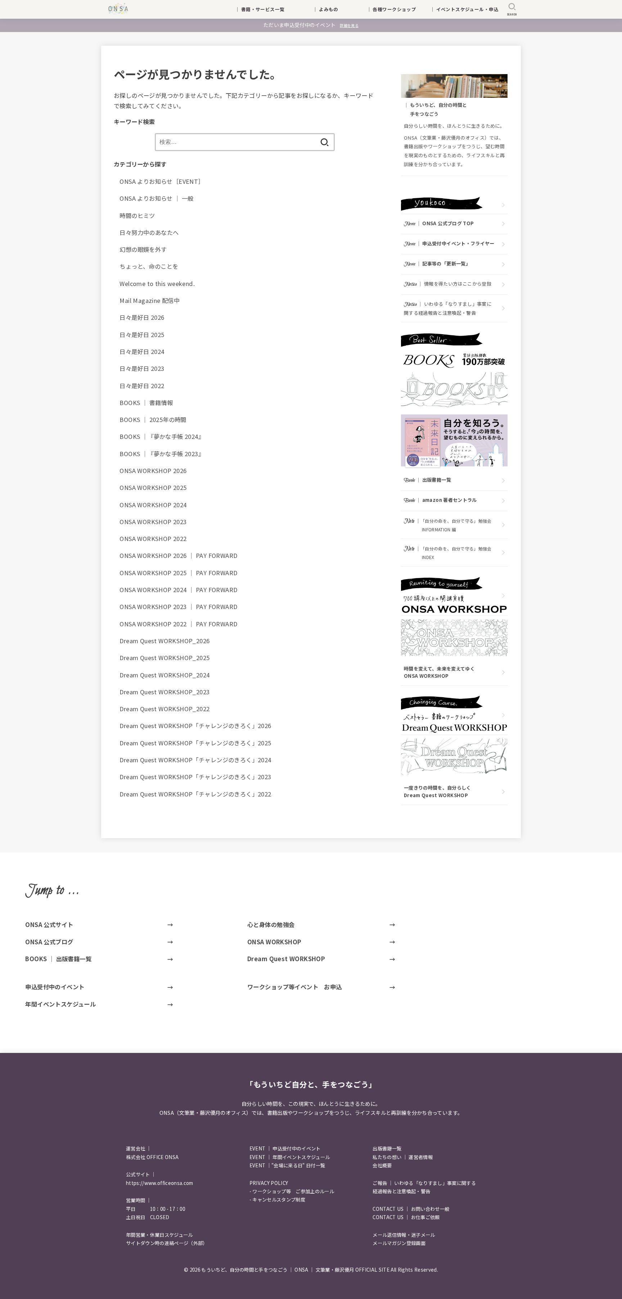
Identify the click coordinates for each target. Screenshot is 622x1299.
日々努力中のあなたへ (149, 232)
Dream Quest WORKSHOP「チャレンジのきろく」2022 (195, 794)
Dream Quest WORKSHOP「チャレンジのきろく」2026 (195, 725)
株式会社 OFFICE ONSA (152, 1157)
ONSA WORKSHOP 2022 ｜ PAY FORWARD (178, 623)
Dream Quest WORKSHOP (286, 958)
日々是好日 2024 (142, 351)
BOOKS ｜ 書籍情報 (146, 402)
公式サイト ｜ (141, 1174)
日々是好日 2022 (142, 385)
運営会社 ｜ (138, 1148)
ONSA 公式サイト (49, 924)
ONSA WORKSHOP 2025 (153, 487)
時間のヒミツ (137, 215)
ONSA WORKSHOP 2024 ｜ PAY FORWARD (178, 589)
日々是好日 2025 (142, 334)
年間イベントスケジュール (60, 1004)
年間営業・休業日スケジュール (159, 1234)
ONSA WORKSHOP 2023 (153, 521)
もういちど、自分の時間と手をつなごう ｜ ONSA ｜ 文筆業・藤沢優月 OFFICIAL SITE (295, 1269)
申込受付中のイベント (54, 986)
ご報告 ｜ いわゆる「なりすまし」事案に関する (424, 1183)
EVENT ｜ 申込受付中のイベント (285, 1148)
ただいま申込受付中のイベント (311, 24)
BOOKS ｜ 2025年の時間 (153, 419)
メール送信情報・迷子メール (404, 1234)
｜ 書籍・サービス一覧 (264, 9)
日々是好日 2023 (142, 368)
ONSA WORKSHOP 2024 (153, 504)
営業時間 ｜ (138, 1200)
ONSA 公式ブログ (49, 941)
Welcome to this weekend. (157, 283)
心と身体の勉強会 (270, 924)
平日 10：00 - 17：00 (155, 1208)
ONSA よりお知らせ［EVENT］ (162, 181)
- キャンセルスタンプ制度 (277, 1199)
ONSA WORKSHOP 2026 (153, 470)
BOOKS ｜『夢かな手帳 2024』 (162, 436)
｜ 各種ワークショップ (396, 9)
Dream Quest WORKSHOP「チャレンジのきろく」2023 (195, 776)
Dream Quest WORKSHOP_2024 (164, 675)
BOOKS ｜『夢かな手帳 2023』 (162, 453)
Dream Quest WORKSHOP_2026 (164, 640)
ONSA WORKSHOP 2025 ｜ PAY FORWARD (178, 572)
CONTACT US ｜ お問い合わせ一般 (411, 1208)
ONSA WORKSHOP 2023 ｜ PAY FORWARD (178, 606)
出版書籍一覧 (387, 1148)
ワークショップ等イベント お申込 (294, 986)
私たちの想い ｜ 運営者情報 (403, 1157)
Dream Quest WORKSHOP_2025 (164, 657)
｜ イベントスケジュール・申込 (464, 9)
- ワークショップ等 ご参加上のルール (291, 1191)
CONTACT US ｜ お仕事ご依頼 (406, 1217)
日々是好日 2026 (142, 317)
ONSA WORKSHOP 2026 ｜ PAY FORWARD (178, 555)
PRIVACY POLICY (268, 1183)
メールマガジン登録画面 (399, 1243)
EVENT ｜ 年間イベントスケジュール (289, 1157)
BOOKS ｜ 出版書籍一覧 (58, 958)
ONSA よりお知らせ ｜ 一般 (157, 198)
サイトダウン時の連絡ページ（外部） (167, 1243)
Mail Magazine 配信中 (150, 300)
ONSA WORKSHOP (274, 941)
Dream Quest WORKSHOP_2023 (164, 691)
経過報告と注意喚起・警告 (401, 1191)
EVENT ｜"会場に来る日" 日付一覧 (287, 1165)
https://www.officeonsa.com (159, 1183)
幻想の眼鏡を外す (143, 249)
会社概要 (382, 1165)
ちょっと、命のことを (149, 266)
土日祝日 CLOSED (148, 1217)
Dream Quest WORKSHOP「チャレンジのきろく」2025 (195, 743)
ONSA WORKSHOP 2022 (153, 538)
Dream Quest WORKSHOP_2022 (164, 708)
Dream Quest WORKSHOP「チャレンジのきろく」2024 (195, 759)
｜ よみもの (335, 9)
